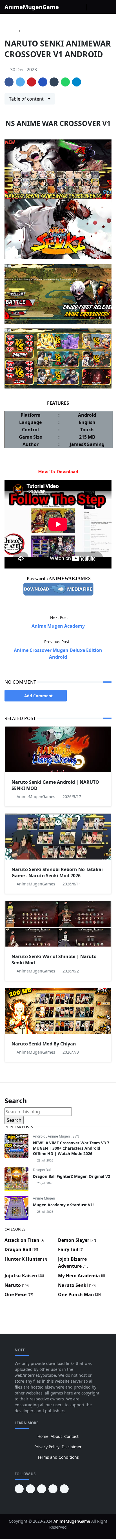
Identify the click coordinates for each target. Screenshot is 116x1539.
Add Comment (38, 695)
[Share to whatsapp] (65, 81)
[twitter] (52, 1488)
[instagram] (74, 7)
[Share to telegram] (76, 81)
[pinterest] (19, 1488)
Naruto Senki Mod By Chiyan (44, 1044)
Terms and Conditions (58, 1457)
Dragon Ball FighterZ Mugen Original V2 (71, 1176)
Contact (71, 1436)
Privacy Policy (46, 1446)
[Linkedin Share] (42, 81)
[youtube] (30, 1488)
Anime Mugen (59, 1136)
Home (42, 1436)
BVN (75, 1136)
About (56, 1436)
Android (39, 1136)
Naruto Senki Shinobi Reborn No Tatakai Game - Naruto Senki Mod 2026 (57, 872)
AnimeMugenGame (32, 7)
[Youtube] (82, 7)
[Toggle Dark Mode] (92, 7)
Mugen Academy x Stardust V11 (64, 1204)
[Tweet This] (20, 81)
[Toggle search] (100, 7)
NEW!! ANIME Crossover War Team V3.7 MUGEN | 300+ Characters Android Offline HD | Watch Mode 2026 (71, 1148)
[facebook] (67, 7)
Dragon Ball (42, 1169)
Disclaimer (72, 1446)
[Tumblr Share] (54, 81)
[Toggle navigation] (107, 7)
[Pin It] (31, 81)
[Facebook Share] (9, 81)
